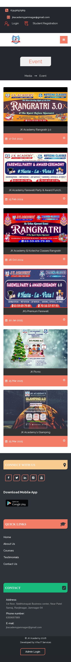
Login (15, 23)
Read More (35, 106)
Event (42, 75)
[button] (14, 502)
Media (28, 75)
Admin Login (32, 651)
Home (7, 537)
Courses (8, 550)
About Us (9, 543)
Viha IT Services (43, 642)
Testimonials (11, 557)
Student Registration (45, 23)
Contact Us (10, 564)
